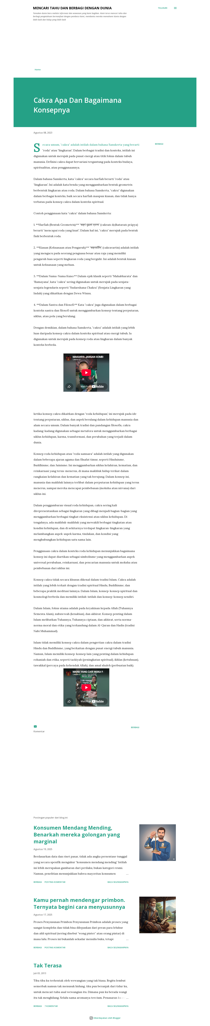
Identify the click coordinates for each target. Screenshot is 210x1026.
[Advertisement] (105, 45)
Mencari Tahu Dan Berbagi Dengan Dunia (72, 8)
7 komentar (51, 1006)
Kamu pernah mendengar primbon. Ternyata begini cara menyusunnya (79, 903)
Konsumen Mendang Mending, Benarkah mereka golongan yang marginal (77, 834)
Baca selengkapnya (118, 882)
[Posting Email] (35, 727)
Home (38, 69)
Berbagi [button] (159, 144)
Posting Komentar (55, 882)
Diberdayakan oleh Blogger (107, 1018)
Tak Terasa (48, 965)
